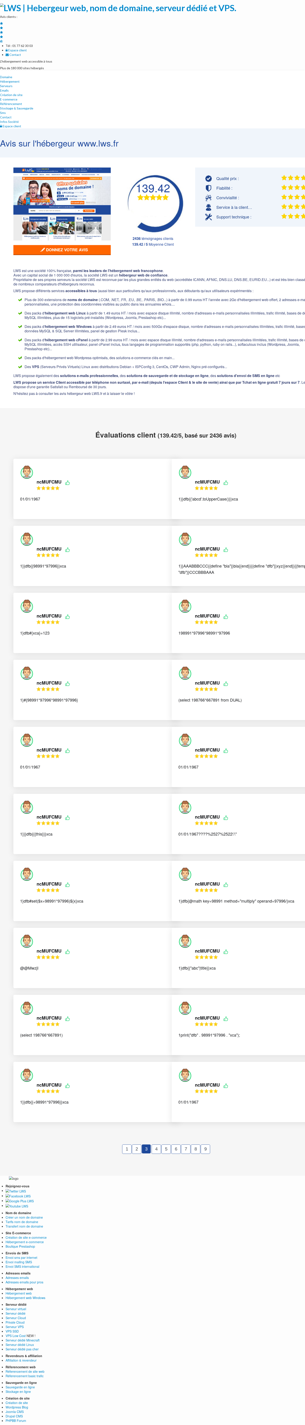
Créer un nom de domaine (24, 1217)
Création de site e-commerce (26, 1237)
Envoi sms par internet (21, 1257)
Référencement (11, 104)
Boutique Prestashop (20, 1246)
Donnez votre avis (66, 250)
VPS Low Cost (16, 1335)
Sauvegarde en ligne (20, 1387)
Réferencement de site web (25, 1371)
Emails (4, 90)
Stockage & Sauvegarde (16, 108)
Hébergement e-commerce (25, 1242)
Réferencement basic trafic (25, 1376)
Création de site (11, 95)
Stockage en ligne (18, 1391)
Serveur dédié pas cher (22, 1349)
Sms (3, 113)
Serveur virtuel (16, 1309)
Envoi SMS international (22, 1266)
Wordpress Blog (17, 1407)
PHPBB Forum (16, 1420)
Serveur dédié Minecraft (23, 1340)
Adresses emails (17, 1277)
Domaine (6, 77)
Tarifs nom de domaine (22, 1222)
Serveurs (6, 86)
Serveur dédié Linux (20, 1344)
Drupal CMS (14, 1416)
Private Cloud (15, 1322)
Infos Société (9, 122)
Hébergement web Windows (25, 1297)
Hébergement (10, 81)
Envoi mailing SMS (19, 1262)
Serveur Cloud (16, 1318)
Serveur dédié (15, 1313)
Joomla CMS (15, 1411)
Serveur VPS (15, 1326)
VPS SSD (12, 1331)
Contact (15, 55)
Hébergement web (19, 1293)
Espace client (17, 50)
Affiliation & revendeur (21, 1360)
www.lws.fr (98, 143)
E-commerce (8, 99)
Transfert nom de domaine (24, 1226)
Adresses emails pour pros (24, 1282)
